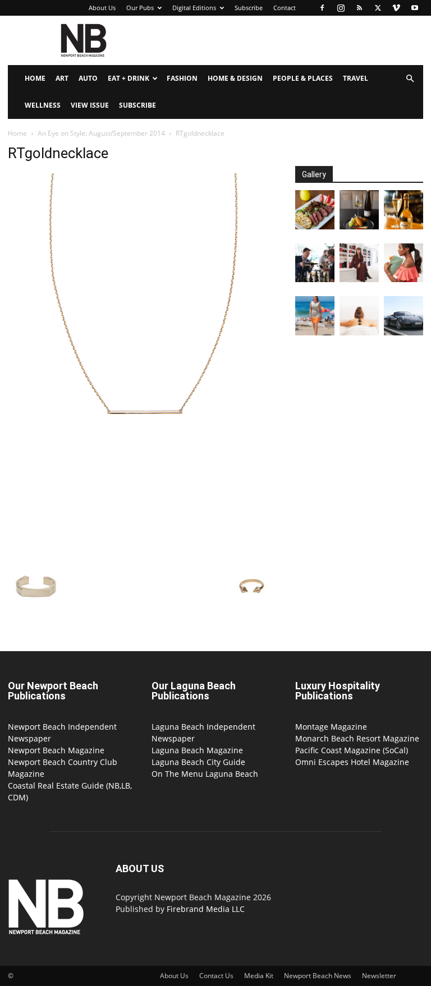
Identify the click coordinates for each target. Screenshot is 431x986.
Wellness (43, 105)
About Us (102, 7)
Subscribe (249, 7)
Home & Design (235, 78)
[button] (409, 78)
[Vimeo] (396, 8)
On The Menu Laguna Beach (205, 773)
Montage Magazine (331, 726)
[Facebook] (322, 8)
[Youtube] (414, 8)
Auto (88, 78)
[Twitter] (377, 8)
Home (35, 78)
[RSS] (359, 8)
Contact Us (216, 975)
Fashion (182, 78)
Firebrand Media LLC (206, 909)
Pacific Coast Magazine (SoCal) (351, 750)
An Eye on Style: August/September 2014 (101, 133)
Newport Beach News (317, 975)
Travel (355, 78)
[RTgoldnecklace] (143, 546)
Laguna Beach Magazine (197, 750)
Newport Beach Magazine (56, 750)
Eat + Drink (128, 78)
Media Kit (258, 975)
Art (62, 78)
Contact (284, 7)
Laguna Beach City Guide (198, 762)
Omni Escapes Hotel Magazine (352, 762)
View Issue (90, 105)
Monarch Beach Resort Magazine (357, 738)
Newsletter (379, 975)
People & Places (303, 78)
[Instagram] (340, 8)
